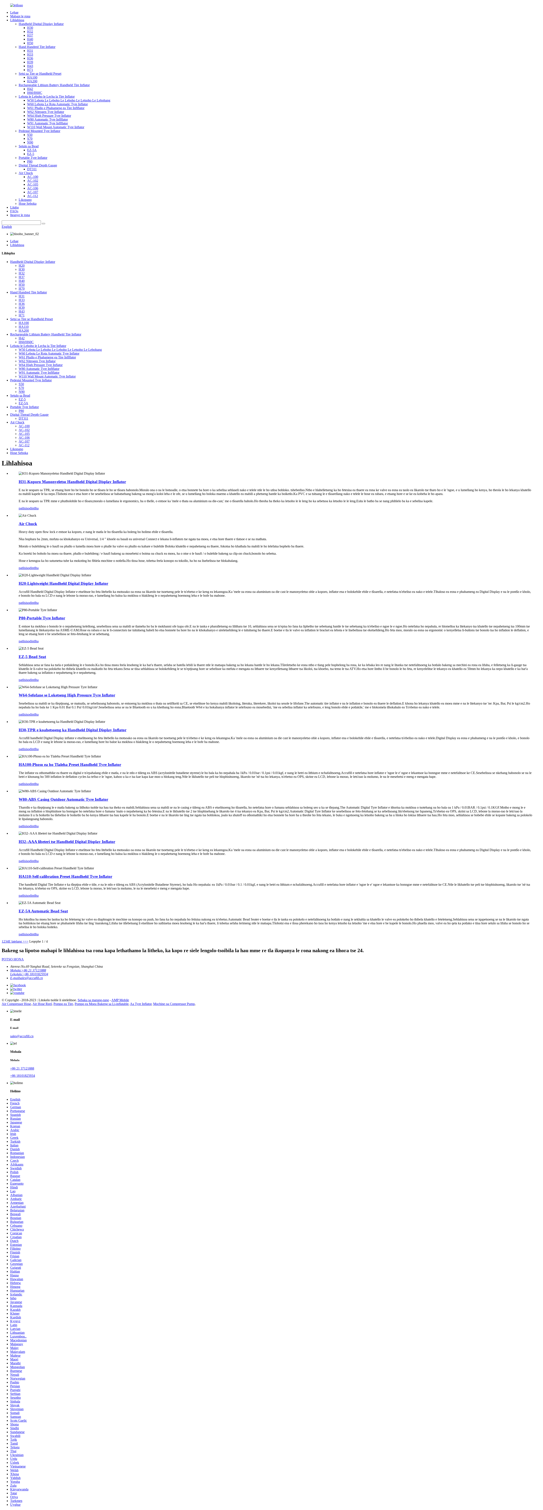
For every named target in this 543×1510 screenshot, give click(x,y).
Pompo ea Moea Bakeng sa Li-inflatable (102, 1004)
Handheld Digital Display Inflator (41, 24)
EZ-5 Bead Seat (32, 656)
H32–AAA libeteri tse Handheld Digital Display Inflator (67, 841)
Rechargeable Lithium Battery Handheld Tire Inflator (54, 85)
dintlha (34, 508)
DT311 (32, 169)
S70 (29, 138)
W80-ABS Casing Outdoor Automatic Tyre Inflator (63, 799)
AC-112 (32, 196)
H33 (30, 54)
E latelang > (16, 941)
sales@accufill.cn (22, 1036)
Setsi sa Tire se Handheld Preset (40, 73)
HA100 (32, 77)
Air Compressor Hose (16, 1004)
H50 (30, 43)
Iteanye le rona (20, 215)
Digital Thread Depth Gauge (38, 165)
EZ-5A (32, 150)
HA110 (24, 327)
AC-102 (32, 180)
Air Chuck (26, 173)
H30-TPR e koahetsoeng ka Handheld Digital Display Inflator (72, 730)
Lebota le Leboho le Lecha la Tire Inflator (47, 96)
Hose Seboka (27, 203)
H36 (30, 58)
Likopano (25, 200)
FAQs (14, 211)
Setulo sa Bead (29, 146)
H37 (30, 35)
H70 (22, 288)
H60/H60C (34, 92)
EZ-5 (30, 154)
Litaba (14, 207)
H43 (30, 66)
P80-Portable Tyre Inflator (42, 618)
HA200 (32, 81)
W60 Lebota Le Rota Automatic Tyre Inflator (57, 104)
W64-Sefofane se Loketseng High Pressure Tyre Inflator (67, 695)
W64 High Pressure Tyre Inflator (49, 115)
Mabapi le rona (20, 16)
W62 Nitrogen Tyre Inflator (45, 112)
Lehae (14, 12)
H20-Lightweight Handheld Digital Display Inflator (63, 583)
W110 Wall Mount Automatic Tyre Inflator (55, 127)
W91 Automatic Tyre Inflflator (47, 123)
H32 (30, 31)
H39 (30, 62)
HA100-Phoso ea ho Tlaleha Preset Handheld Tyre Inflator (70, 764)
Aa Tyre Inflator (140, 1004)
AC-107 (32, 192)
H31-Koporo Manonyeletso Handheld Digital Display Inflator (72, 481)
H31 (30, 50)
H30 (30, 28)
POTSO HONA (13, 959)
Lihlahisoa (17, 20)
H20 (22, 265)
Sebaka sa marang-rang (93, 1000)
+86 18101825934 (22, 1075)
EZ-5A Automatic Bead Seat (43, 911)
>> (26, 941)
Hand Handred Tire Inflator (37, 47)
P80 (29, 161)
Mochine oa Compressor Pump (174, 1004)
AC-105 (32, 184)
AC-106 (32, 188)
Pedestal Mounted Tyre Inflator (39, 131)
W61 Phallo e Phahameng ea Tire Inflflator (55, 108)
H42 (30, 89)
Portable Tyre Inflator (33, 157)
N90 (30, 142)
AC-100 (32, 177)
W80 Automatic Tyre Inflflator (47, 119)
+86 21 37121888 (22, 1068)
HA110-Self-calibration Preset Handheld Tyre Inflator (65, 876)
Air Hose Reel (42, 1004)
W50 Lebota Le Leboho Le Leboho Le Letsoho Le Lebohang (68, 100)
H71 (30, 70)
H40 (30, 39)
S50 (29, 135)
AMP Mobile (120, 1000)
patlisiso (24, 508)
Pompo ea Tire (63, 1004)
